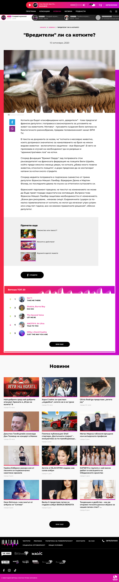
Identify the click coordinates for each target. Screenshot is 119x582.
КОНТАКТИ (80, 541)
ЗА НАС (92, 541)
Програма (31, 11)
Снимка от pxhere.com (17, 115)
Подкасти (81, 11)
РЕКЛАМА (38, 541)
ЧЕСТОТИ (26, 541)
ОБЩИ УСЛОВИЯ (56, 545)
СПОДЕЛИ (32, 275)
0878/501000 (111, 5)
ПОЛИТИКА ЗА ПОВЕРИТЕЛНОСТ (59, 541)
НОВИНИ (52, 27)
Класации (44, 11)
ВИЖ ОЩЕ (59, 344)
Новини (57, 11)
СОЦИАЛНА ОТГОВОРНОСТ (34, 545)
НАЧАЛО (43, 27)
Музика (68, 11)
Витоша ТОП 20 (16, 289)
